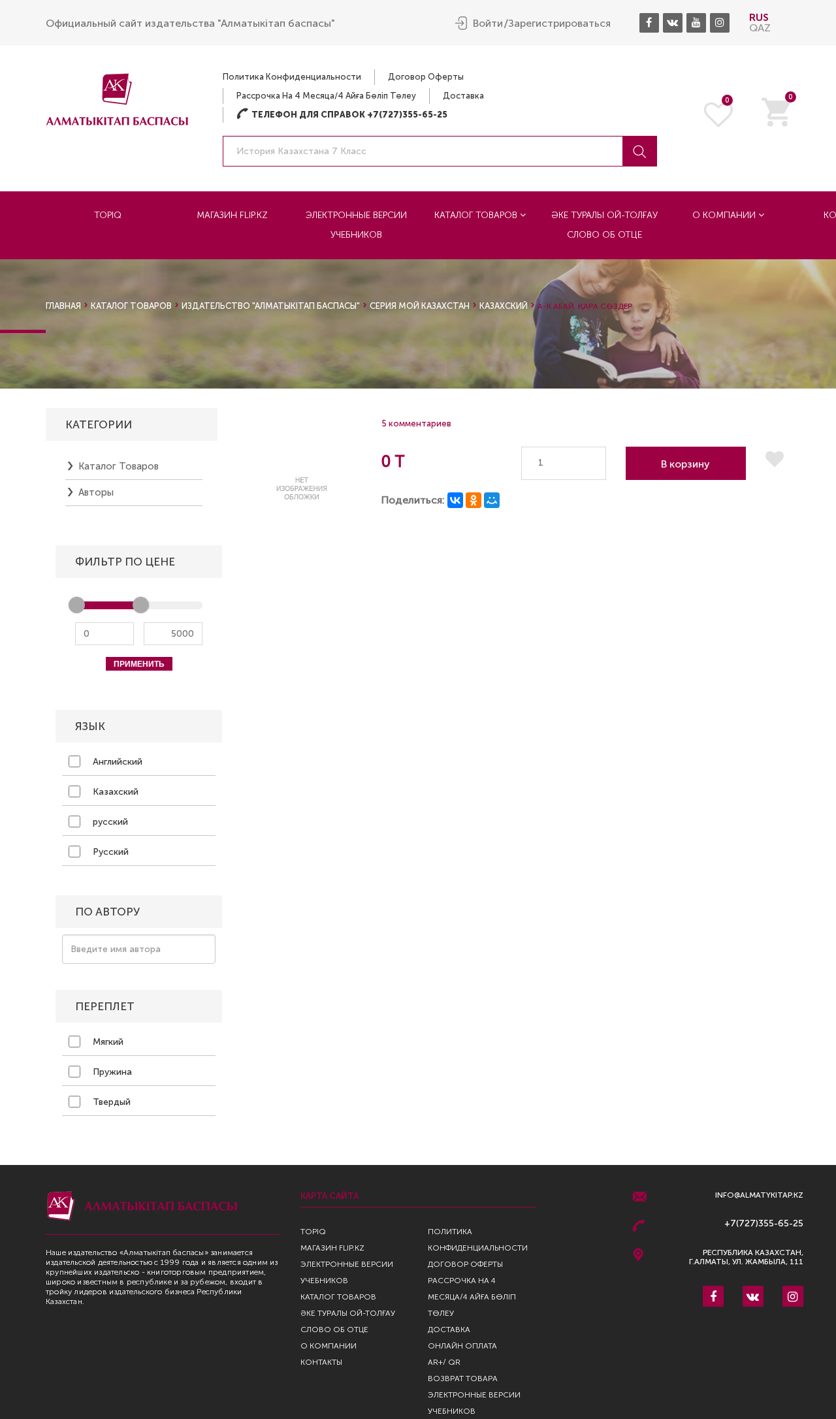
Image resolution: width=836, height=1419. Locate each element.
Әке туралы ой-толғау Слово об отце (604, 225)
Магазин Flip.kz (232, 215)
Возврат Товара (463, 1378)
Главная (63, 306)
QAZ (760, 28)
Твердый (110, 1102)
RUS (759, 17)
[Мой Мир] (492, 500)
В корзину (685, 464)
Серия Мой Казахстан (420, 306)
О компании (725, 215)
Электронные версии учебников (356, 225)
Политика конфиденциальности (292, 77)
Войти (488, 23)
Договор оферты (426, 77)
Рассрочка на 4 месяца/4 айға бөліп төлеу (326, 96)
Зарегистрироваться (559, 23)
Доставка (463, 96)
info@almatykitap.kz (759, 1195)
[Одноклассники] (473, 500)
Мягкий (106, 1041)
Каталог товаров (477, 215)
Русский (109, 851)
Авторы (96, 492)
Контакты (321, 1362)
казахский (503, 306)
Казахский (114, 791)
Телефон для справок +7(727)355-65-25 (341, 115)
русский (109, 821)
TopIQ (107, 215)
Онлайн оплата (462, 1345)
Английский (116, 761)
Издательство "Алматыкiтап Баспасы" (271, 306)
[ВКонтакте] (455, 500)
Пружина (111, 1071)
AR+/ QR (444, 1362)
